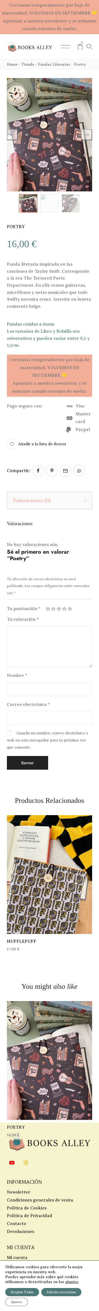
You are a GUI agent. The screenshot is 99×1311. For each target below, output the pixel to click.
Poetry (16, 1127)
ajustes (71, 1282)
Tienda (27, 64)
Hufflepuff (21, 941)
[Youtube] (12, 1163)
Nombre (17, 675)
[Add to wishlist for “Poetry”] (49, 1060)
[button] (36, 444)
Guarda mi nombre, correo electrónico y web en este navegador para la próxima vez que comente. (47, 740)
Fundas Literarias (54, 64)
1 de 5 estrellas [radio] (48, 608)
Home (12, 64)
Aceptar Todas (22, 1292)
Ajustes (16, 1302)
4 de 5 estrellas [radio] (64, 608)
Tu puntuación (23, 608)
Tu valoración (22, 619)
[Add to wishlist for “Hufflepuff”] (49, 874)
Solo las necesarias (61, 1292)
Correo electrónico (28, 704)
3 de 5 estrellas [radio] (59, 608)
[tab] (49, 500)
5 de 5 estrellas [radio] (70, 608)
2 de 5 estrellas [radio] (53, 608)
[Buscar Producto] (89, 46)
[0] (80, 47)
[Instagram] (26, 1163)
